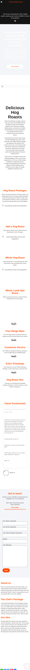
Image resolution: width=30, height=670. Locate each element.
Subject (4, 539)
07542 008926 (15, 507)
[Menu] (15, 21)
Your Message (6, 545)
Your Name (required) (9, 521)
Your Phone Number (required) (12, 533)
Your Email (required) (9, 527)
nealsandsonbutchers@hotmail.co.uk (15, 509)
